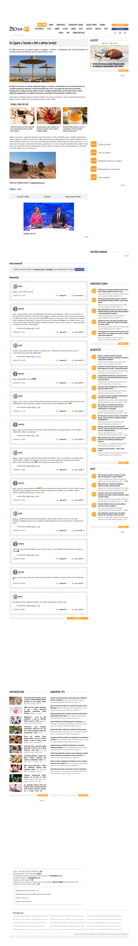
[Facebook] (125, 33)
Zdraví (73, 28)
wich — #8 (16, 379)
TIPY (19, 189)
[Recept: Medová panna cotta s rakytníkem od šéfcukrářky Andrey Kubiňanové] (75, 115)
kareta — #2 (35, 605)
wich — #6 (16, 430)
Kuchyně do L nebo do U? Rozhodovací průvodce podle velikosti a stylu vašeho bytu (105, 919)
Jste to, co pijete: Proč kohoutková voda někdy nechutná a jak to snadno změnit (68, 929)
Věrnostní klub (78, 32)
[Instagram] (120, 33)
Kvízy (106, 28)
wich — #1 (16, 577)
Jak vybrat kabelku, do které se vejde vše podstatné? (29, 923)
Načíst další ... (77, 618)
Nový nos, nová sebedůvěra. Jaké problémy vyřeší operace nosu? (105, 916)
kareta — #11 (18, 291)
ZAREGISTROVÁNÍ (39, 269)
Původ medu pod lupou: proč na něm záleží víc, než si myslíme (105, 926)
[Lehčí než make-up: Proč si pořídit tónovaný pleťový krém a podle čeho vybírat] (22, 115)
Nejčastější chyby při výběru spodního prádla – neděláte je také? (68, 923)
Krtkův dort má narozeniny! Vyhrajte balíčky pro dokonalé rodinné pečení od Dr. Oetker (108, 64)
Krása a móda (91, 24)
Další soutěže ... (123, 70)
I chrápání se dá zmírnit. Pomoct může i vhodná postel (67, 916)
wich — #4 (16, 488)
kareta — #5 (17, 458)
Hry (68, 32)
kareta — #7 (17, 401)
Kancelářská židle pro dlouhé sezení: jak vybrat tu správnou (68, 926)
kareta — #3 (17, 518)
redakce (38, 873)
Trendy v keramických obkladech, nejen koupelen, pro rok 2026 (105, 923)
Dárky (51, 24)
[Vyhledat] (115, 33)
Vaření (57, 28)
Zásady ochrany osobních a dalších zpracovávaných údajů (33, 894)
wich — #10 (17, 314)
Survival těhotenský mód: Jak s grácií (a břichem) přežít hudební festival (31, 916)
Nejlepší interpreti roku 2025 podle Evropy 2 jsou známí (30, 929)
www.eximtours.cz (38, 183)
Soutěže (89, 28)
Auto (81, 28)
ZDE (41, 871)
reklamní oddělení (57, 882)
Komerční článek (75, 196)
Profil (61, 32)
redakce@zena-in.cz (56, 875)
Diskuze (98, 28)
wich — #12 (35, 328)
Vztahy (65, 28)
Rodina (102, 24)
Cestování (42, 24)
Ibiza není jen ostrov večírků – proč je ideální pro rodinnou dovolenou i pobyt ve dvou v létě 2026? (31, 919)
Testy (49, 28)
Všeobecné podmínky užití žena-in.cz (27, 890)
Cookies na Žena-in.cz (22, 898)
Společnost (39, 28)
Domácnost (61, 24)
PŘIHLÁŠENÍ (49, 269)
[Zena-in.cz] (20, 29)
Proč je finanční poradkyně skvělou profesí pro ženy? (29, 926)
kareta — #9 (35, 407)
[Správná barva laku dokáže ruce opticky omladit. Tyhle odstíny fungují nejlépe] (49, 115)
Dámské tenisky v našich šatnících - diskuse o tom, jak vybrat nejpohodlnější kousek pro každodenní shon (68, 919)
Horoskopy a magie (76, 24)
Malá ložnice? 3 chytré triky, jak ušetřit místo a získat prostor (105, 929)
